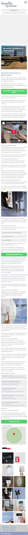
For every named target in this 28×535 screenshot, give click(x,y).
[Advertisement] (14, 29)
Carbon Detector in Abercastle (9, 529)
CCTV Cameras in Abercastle (8, 530)
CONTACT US (14, 421)
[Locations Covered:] (1, 2)
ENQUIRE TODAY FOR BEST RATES (14, 91)
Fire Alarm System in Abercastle (9, 527)
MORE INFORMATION (14, 254)
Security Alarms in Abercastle (8, 526)
